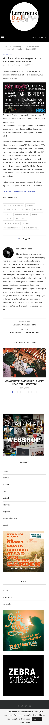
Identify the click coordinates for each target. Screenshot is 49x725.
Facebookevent (20, 191)
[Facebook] (33, 38)
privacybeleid (8, 597)
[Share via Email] (29, 239)
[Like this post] (20, 239)
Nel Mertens (15, 65)
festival (6, 498)
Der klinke (25, 209)
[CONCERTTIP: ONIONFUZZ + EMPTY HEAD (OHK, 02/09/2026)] (24, 362)
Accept (37, 719)
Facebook (7, 191)
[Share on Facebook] (23, 239)
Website (31, 191)
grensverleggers (10, 518)
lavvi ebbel (20, 219)
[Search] (46, 38)
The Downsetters (11, 228)
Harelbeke (36, 214)
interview (6, 505)
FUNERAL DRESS (21, 214)
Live (4, 491)
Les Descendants (11, 223)
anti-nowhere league (13, 205)
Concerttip (17, 46)
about (5, 525)
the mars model (30, 228)
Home (5, 46)
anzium (30, 205)
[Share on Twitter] (26, 239)
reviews (6, 484)
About (5, 590)
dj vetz (7, 214)
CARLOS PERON (10, 209)
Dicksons (38, 209)
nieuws (6, 478)
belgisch (6, 511)
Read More (25, 722)
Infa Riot (8, 219)
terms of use (8, 604)
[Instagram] (39, 38)
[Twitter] (36, 38)
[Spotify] (42, 38)
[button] (5, 370)
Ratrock (27, 223)
